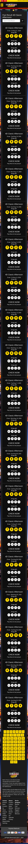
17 (15, 738)
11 (15, 735)
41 (15, 752)
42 (19, 752)
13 (22, 735)
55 (23, 758)
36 (19, 748)
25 (23, 742)
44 (4, 755)
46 (12, 755)
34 (12, 748)
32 (4, 748)
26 (4, 745)
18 (19, 738)
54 (19, 758)
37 (23, 748)
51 (8, 758)
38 (4, 752)
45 (8, 755)
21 (8, 742)
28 (12, 745)
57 (15, 762)
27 (8, 745)
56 (12, 762)
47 (15, 755)
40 (12, 752)
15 (8, 738)
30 (19, 745)
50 (4, 758)
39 (8, 752)
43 (23, 752)
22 (12, 742)
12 (18, 735)
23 (15, 742)
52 (12, 758)
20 (4, 742)
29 (15, 745)
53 (15, 758)
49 (23, 755)
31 (23, 745)
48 (19, 755)
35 (15, 748)
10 (11, 735)
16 (12, 738)
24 (19, 742)
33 (8, 748)
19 (23, 738)
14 (4, 738)
